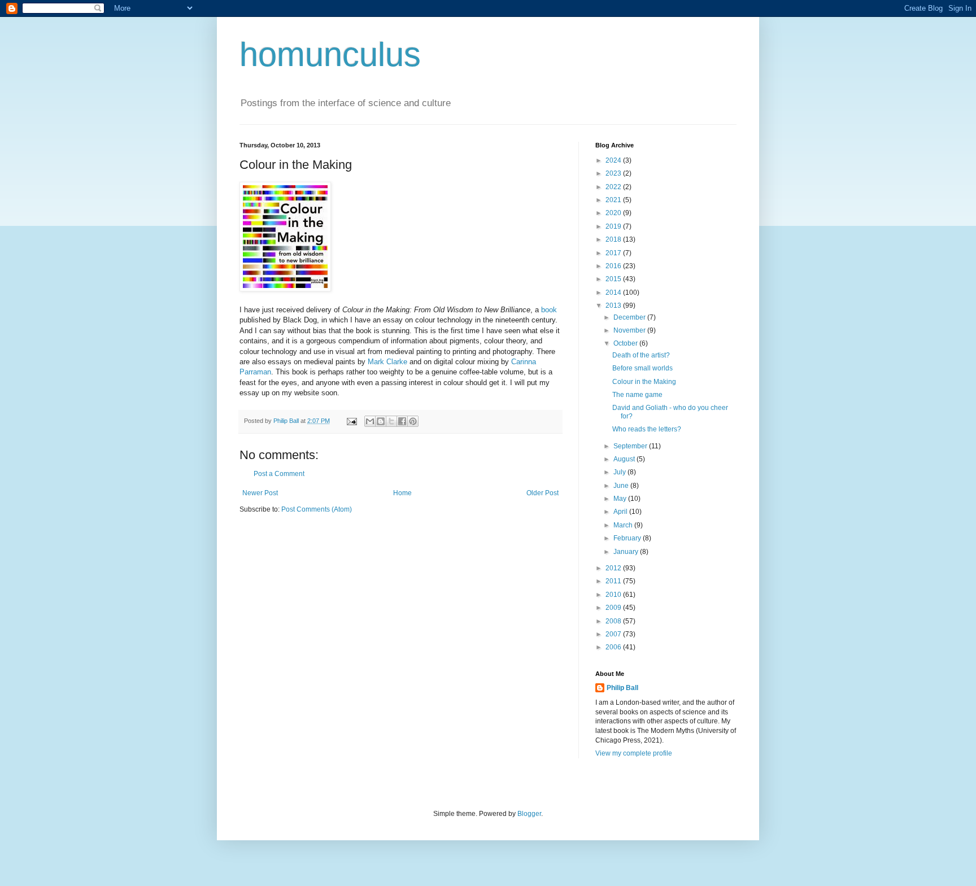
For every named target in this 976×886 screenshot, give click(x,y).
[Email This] (370, 421)
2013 (614, 305)
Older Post (542, 493)
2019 (614, 226)
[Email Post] (351, 420)
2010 (614, 595)
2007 (614, 634)
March (623, 525)
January (626, 552)
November (630, 330)
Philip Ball (622, 688)
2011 (614, 581)
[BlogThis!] (380, 421)
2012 (614, 568)
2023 (614, 173)
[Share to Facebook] (402, 421)
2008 (614, 621)
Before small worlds (642, 368)
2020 (614, 213)
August (625, 459)
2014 (614, 292)
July (620, 472)
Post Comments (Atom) (316, 509)
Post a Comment (279, 474)
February (628, 538)
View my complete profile (633, 753)
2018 (614, 239)
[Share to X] (391, 421)
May (620, 499)
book (549, 309)
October (626, 343)
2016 (614, 266)
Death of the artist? (641, 355)
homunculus (330, 54)
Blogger (529, 814)
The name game (637, 395)
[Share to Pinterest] (413, 421)
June (621, 486)
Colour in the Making (644, 382)
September (631, 446)
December (630, 317)
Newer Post (260, 493)
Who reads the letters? (646, 429)
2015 (614, 279)
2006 (614, 647)
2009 (614, 608)
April (621, 512)
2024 (614, 160)
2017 (614, 253)
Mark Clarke (387, 361)
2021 (614, 200)
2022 (614, 187)
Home (402, 493)
